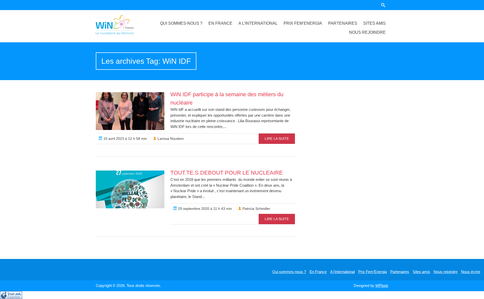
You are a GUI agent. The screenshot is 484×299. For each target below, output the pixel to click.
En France (220, 23)
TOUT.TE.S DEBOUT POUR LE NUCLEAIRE (226, 173)
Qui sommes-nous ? (181, 23)
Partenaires (342, 23)
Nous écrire (470, 272)
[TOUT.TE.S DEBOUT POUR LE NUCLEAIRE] (130, 189)
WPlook (381, 285)
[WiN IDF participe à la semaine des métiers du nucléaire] (130, 111)
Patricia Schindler (255, 209)
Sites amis (374, 23)
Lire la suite (277, 139)
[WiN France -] (121, 24)
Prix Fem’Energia (303, 23)
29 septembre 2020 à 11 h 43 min (204, 209)
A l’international (258, 23)
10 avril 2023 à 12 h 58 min (124, 139)
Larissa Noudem (170, 139)
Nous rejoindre (367, 32)
